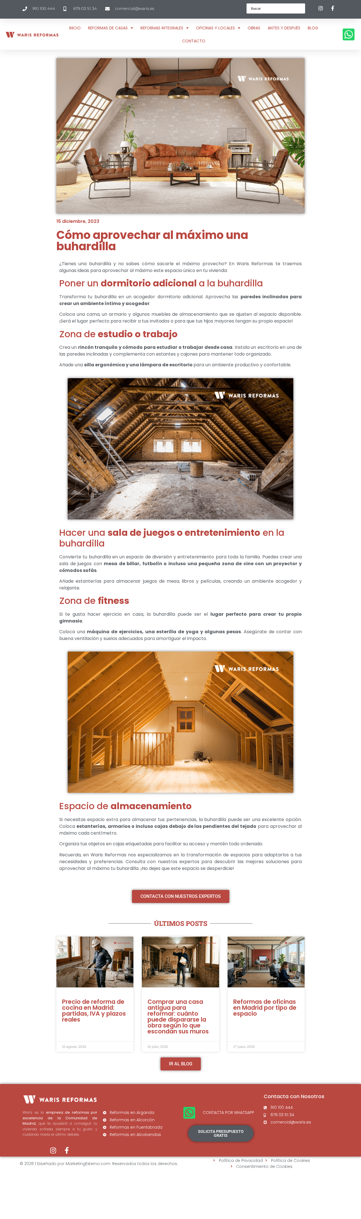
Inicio (75, 28)
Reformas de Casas (108, 28)
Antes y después (284, 28)
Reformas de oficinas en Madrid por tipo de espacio (264, 1008)
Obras (254, 28)
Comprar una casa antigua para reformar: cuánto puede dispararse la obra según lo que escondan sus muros (178, 1016)
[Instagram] (53, 1150)
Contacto (193, 41)
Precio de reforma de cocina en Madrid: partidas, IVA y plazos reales (94, 1011)
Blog (313, 28)
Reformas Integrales (161, 28)
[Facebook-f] (66, 1150)
